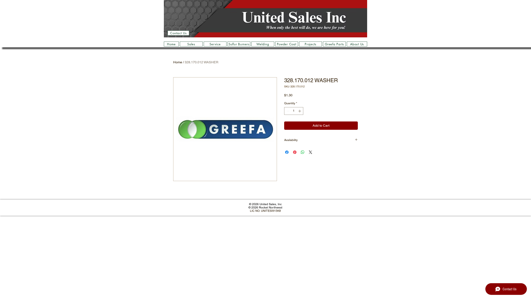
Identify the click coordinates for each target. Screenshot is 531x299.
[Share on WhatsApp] (302, 152)
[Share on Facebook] (286, 152)
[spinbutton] (293, 111)
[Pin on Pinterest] (294, 152)
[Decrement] (287, 111)
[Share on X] (310, 152)
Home (177, 62)
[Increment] (300, 111)
